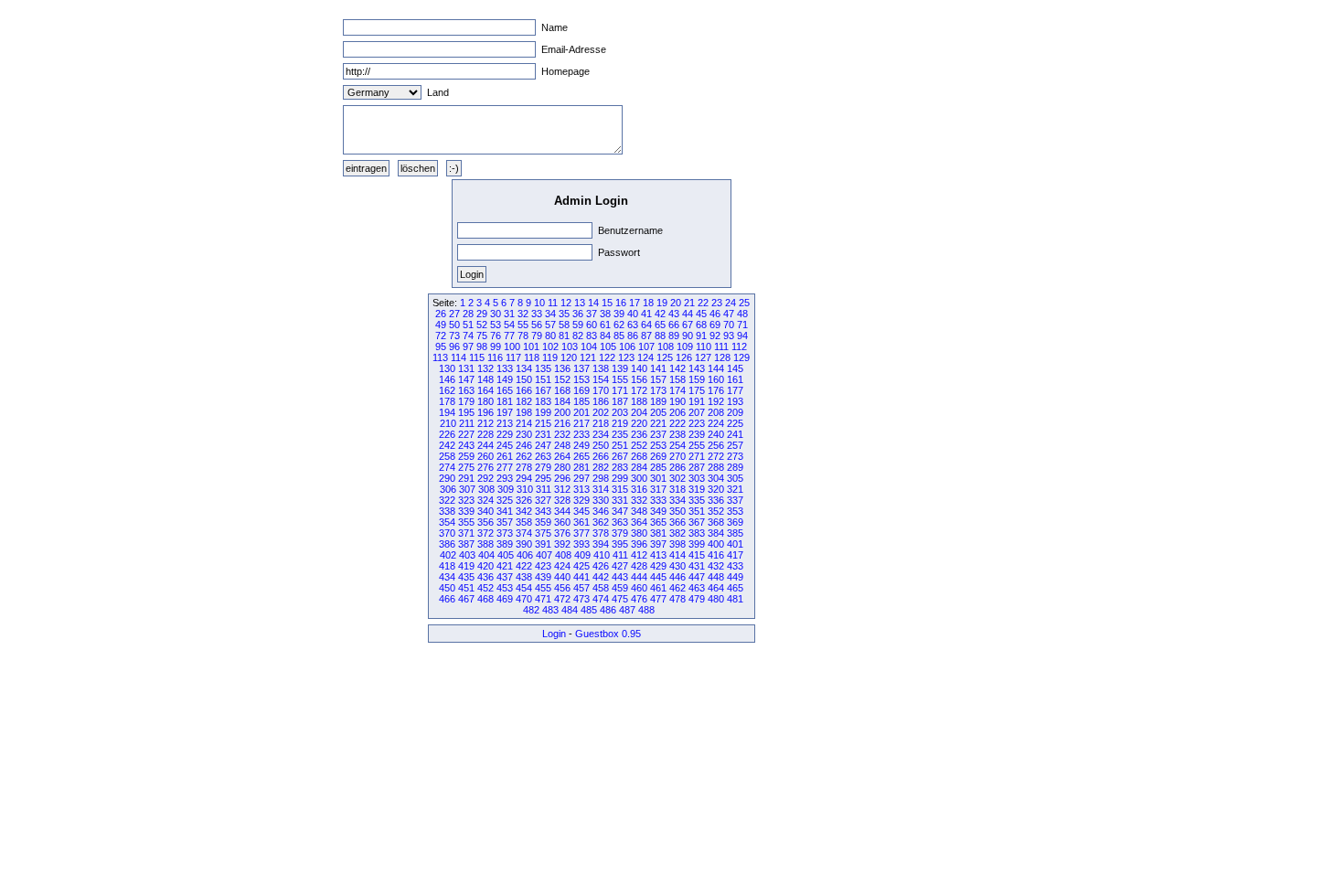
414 (677, 554)
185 (581, 401)
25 (744, 302)
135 (543, 368)
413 (658, 554)
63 (632, 324)
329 (581, 500)
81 (564, 335)
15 (607, 302)
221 (658, 423)
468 (485, 598)
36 (577, 313)
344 (562, 511)
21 (689, 302)
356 (485, 522)
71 (742, 324)
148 (485, 379)
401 (735, 543)
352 (716, 511)
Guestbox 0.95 (608, 633)
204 (639, 412)
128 (722, 357)
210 (448, 423)
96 (454, 346)
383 (696, 533)
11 (553, 302)
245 (504, 445)
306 (448, 489)
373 (504, 533)
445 (658, 576)
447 (696, 576)
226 (447, 434)
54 (509, 324)
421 (504, 565)
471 (543, 598)
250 (600, 445)
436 (485, 576)
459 (620, 587)
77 (509, 335)
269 (658, 456)
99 (495, 346)
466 (447, 598)
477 (658, 598)
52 (481, 324)
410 (601, 554)
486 (608, 609)
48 (742, 313)
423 (543, 565)
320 (716, 489)
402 (448, 554)
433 (735, 565)
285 (658, 467)
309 (505, 489)
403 (467, 554)
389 (504, 543)
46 (714, 313)
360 (562, 522)
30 (495, 313)
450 (447, 587)
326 (524, 500)
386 (447, 543)
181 (504, 401)
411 (620, 554)
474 (600, 598)
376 (562, 533)
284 (639, 467)
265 (581, 456)
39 (618, 313)
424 (562, 565)
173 (658, 390)
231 (543, 434)
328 (562, 500)
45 (701, 313)
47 (728, 313)
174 (677, 390)
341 (504, 511)
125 (664, 357)
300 (639, 478)
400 (716, 543)
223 (696, 423)
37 (591, 313)
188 (639, 401)
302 (677, 478)
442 (600, 576)
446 (677, 576)
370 (447, 533)
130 (447, 368)
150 (524, 379)
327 (543, 500)
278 (524, 467)
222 (677, 423)
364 (639, 522)
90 (687, 335)
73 (454, 335)
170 (600, 390)
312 (562, 489)
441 (581, 576)
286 (677, 467)
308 (486, 489)
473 (581, 598)
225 (735, 423)
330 (600, 500)
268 (639, 456)
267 (620, 456)
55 (522, 324)
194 (447, 412)
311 (543, 489)
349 (658, 511)
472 (562, 598)
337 (735, 500)
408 (563, 554)
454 (524, 587)
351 (696, 511)
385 (735, 533)
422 (524, 565)
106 (627, 346)
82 (577, 335)
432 (716, 565)
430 (677, 565)
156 (639, 379)
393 (581, 543)
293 (504, 478)
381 (658, 533)
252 (639, 445)
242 (447, 445)
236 (639, 434)
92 (714, 335)
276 (485, 467)
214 (524, 423)
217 (581, 423)
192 (716, 401)
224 (716, 423)
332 (639, 500)
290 (447, 478)
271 (696, 456)
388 (485, 543)
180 (485, 401)
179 (466, 401)
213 (504, 423)
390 (524, 543)
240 (716, 434)
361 (581, 522)
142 (677, 368)
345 (581, 511)
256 (716, 445)
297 (581, 478)
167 (543, 390)
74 (468, 335)
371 (466, 533)
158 (677, 379)
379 (620, 533)
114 (458, 357)
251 (620, 445)
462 (677, 587)
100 (512, 346)
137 (581, 368)
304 (716, 478)
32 (522, 313)
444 (639, 576)
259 (466, 456)
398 (677, 543)
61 (605, 324)
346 (600, 511)
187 (620, 401)
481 (735, 598)
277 (504, 467)
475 (620, 598)
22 (703, 302)
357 (504, 522)
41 (646, 313)
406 (525, 554)
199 (543, 412)
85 (618, 335)
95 (440, 346)
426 (600, 565)
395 (620, 543)
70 (728, 324)
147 (466, 379)
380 (639, 533)
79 (536, 335)
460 (639, 587)
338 (447, 511)
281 (581, 467)
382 (677, 533)
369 (735, 522)
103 (569, 346)
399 (696, 543)
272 (716, 456)
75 (481, 335)
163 (466, 390)
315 (620, 489)
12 (565, 302)
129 (741, 357)
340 (485, 511)
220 (639, 423)
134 (524, 368)
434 (447, 576)
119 (550, 357)
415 (696, 554)
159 (696, 379)
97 (468, 346)
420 (485, 565)
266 (600, 456)
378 (600, 533)
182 (524, 401)
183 (543, 401)
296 (562, 478)
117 (513, 357)
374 (524, 533)
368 (716, 522)
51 (468, 324)
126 (684, 357)
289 (735, 467)
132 (485, 368)
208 (716, 412)
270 (677, 456)
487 (627, 609)
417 (735, 554)
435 (466, 576)
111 (721, 346)
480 (716, 598)
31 (509, 313)
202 (600, 412)
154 (600, 379)
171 (620, 390)
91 (701, 335)
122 (607, 357)
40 (632, 313)
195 (466, 412)
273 (735, 456)
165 (504, 390)
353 (735, 511)
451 (466, 587)
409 (582, 554)
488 (646, 609)
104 (589, 346)
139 (620, 368)
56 (536, 324)
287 (696, 467)
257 (735, 445)
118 (531, 357)
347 (620, 511)
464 (716, 587)
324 (485, 500)
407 (544, 554)
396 (639, 543)
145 (735, 368)
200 (562, 412)
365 (658, 522)
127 (703, 357)
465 (735, 587)
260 (485, 456)
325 (504, 500)
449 (735, 576)
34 (550, 313)
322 (447, 500)
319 (696, 489)
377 (581, 533)
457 (581, 587)
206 (677, 412)
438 (524, 576)
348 (639, 511)
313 (581, 489)
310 (525, 489)
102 (550, 346)
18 (648, 302)
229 (504, 434)
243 (466, 445)
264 (562, 456)
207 (696, 412)
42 (660, 313)
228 (485, 434)
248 (562, 445)
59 (577, 324)
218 (600, 423)
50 (454, 324)
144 (716, 368)
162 (447, 390)
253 (658, 445)
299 (620, 478)
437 (504, 576)
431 (696, 565)
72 (440, 335)
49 (440, 324)
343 (543, 511)
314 (600, 489)
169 (581, 390)
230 (524, 434)
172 (639, 390)
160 (716, 379)
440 (562, 576)
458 (600, 587)
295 (543, 478)
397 (658, 543)
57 (550, 324)
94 (742, 335)
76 (495, 335)
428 (639, 565)
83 (591, 335)
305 (735, 478)
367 (696, 522)
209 (735, 412)
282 (600, 467)
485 (589, 609)
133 (504, 368)
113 (440, 357)
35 (564, 313)
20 (675, 302)
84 (605, 335)
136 (562, 368)
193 (735, 401)
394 (600, 543)
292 (485, 478)
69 (714, 324)
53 (495, 324)
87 (646, 335)
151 (543, 379)
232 (562, 434)
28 (468, 313)
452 (485, 587)
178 (447, 401)
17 (634, 302)
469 (504, 598)
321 (735, 489)
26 (440, 313)
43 (673, 313)
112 (739, 346)
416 (716, 554)
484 (569, 609)
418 (447, 565)
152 (562, 379)
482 (531, 609)
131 (466, 368)
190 (677, 401)
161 (735, 379)
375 (543, 533)
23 (716, 302)
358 (524, 522)
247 (543, 445)
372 (485, 533)
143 (696, 368)
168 (562, 390)
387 (466, 543)
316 (639, 489)
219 (620, 423)
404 (486, 554)
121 (588, 357)
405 (505, 554)
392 (562, 543)
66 (673, 324)
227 (466, 434)
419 (466, 565)
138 (600, 368)
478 (677, 598)
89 (673, 335)
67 (687, 324)
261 (504, 456)
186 (600, 401)
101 (531, 346)
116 (495, 357)
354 (447, 522)
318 (677, 489)
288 (716, 467)
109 (685, 346)
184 (562, 401)
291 (466, 478)
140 (639, 368)
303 (696, 478)
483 (550, 609)
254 (677, 445)
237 (658, 434)
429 (658, 565)
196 (485, 412)
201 (581, 412)
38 (605, 313)
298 (600, 478)
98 (481, 346)
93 (728, 335)
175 (696, 390)
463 (696, 587)
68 (701, 324)
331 (620, 500)
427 (620, 565)
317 (658, 489)
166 (524, 390)
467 (466, 598)
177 (735, 390)
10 (539, 302)
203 (620, 412)
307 (467, 489)
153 (581, 379)
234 (600, 434)
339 (466, 511)
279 (543, 467)
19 (661, 302)
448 (716, 576)
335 (696, 500)
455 (543, 587)
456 (562, 587)
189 (658, 401)
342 (524, 511)
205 (658, 412)
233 (581, 434)
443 (620, 576)
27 (454, 313)
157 (658, 379)
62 (618, 324)
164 (485, 390)
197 (504, 412)
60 (591, 324)
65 (660, 324)
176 (716, 390)
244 (485, 445)
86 (632, 335)
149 (504, 379)
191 (696, 401)
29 (481, 313)
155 (620, 379)
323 (466, 500)
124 (645, 357)
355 (466, 522)
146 (447, 379)
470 (524, 598)
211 (467, 423)
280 (562, 467)
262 (524, 456)
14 (593, 302)
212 (485, 423)
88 (660, 335)
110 (703, 346)
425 (581, 565)
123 (626, 357)
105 (608, 346)
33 (536, 313)
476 (639, 598)
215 (543, 423)
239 (696, 434)
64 (646, 324)
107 (646, 346)
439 (543, 576)
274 (447, 467)
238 (677, 434)
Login (554, 633)
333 (658, 500)
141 (658, 368)
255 (696, 445)
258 (447, 456)
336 (716, 500)
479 (696, 598)
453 (504, 587)
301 (658, 478)
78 (522, 335)
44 (687, 313)
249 (581, 445)
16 (620, 302)
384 (716, 533)
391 (543, 543)
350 (677, 511)
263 (543, 456)
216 (562, 423)
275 (466, 467)
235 (620, 434)
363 (620, 522)
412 (639, 554)
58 (564, 324)
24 (730, 302)
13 (579, 302)
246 (524, 445)
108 (665, 346)
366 (677, 522)
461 (658, 587)
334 (677, 500)
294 (524, 478)
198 (524, 412)
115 (477, 357)
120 (568, 357)
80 (550, 335)
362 (600, 522)
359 (543, 522)
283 (620, 467)
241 (735, 434)
